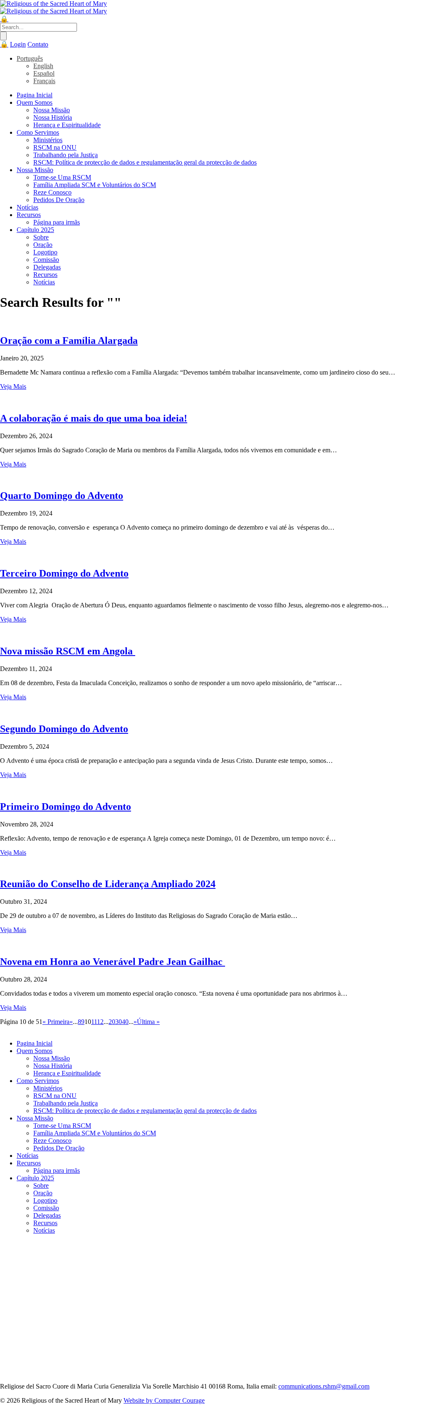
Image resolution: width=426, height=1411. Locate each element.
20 (112, 1021)
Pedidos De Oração (58, 199)
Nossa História (52, 117)
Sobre (41, 237)
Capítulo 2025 (35, 229)
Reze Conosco (52, 192)
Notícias (27, 207)
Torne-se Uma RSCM (62, 177)
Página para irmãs (56, 222)
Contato (37, 44)
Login (18, 44)
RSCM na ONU (55, 147)
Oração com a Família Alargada (69, 340)
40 (125, 1021)
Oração (42, 244)
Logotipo (45, 252)
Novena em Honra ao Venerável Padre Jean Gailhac (112, 961)
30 (118, 1021)
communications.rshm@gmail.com (323, 1386)
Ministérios (47, 139)
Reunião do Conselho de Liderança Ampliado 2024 (107, 883)
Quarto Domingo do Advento (61, 495)
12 (100, 1021)
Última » (148, 1021)
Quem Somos (34, 102)
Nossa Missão (51, 109)
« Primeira (55, 1021)
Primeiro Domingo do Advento (65, 806)
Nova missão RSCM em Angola (67, 651)
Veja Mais (13, 386)
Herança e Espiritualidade (67, 124)
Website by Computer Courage (164, 1400)
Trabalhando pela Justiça (65, 154)
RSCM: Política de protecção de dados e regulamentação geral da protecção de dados (145, 162)
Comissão (46, 259)
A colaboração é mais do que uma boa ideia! (93, 418)
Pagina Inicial (34, 95)
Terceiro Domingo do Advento (64, 573)
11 (94, 1021)
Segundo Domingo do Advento (64, 728)
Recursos (29, 214)
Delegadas (47, 267)
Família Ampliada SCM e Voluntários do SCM (94, 184)
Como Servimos (38, 132)
